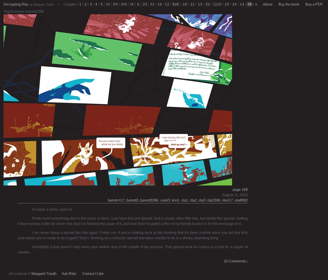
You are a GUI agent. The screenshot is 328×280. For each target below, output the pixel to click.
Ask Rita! (69, 274)
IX (132, 4)
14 (242, 4)
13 (200, 4)
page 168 (240, 189)
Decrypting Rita (16, 4)
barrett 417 (116, 200)
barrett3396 (149, 200)
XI (152, 4)
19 (159, 4)
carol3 (165, 200)
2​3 (227, 4)
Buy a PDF (314, 4)
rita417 (227, 200)
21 (192, 4)
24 (234, 4)
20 (208, 4)
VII (115, 4)
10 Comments (235, 261)
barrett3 (133, 200)
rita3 (202, 200)
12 (167, 4)
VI (108, 4)
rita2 (193, 200)
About (267, 4)
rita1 (184, 200)
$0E (176, 4)
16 (185, 4)
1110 (217, 4)
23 (145, 4)
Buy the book (288, 4)
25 (249, 4)
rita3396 (213, 200)
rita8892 (241, 200)
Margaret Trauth (43, 274)
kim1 (175, 200)
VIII (124, 4)
